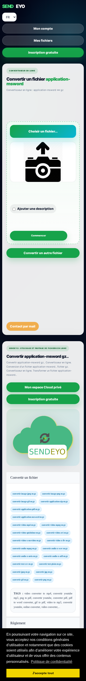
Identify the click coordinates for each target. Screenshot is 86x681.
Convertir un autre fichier (43, 253)
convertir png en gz (43, 580)
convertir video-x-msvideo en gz (27, 541)
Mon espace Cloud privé (43, 387)
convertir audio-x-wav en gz (55, 548)
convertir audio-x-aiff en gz (56, 556)
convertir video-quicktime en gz (26, 533)
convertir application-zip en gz (54, 501)
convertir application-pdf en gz (26, 509)
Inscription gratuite (43, 52)
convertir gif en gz (20, 580)
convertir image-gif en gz (24, 501)
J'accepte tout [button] (43, 673)
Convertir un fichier (24, 477)
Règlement (17, 623)
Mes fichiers (43, 40)
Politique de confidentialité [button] (51, 661)
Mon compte (43, 28)
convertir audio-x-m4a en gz (25, 556)
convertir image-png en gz (53, 494)
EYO (13, 6)
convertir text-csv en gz (23, 564)
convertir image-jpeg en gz (24, 494)
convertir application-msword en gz (28, 517)
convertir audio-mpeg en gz (25, 548)
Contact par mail (22, 326)
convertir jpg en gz (44, 572)
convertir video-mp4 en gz (24, 525)
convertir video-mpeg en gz (53, 525)
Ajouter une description (35, 208)
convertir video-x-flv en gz (58, 541)
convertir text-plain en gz (50, 564)
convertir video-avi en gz (57, 533)
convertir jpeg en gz (21, 572)
